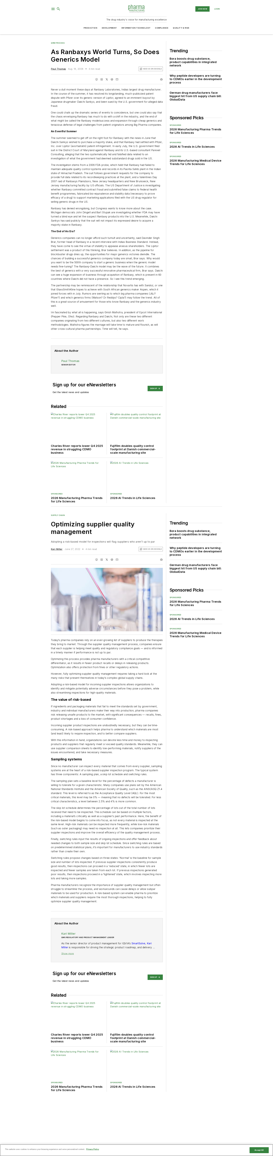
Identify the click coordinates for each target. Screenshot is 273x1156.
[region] (136, 1150)
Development (109, 28)
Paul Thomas (58, 68)
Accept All (259, 1150)
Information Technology (135, 28)
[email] (117, 79)
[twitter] (106, 79)
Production (90, 28)
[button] (53, 9)
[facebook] (96, 79)
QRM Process (58, 43)
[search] (58, 9)
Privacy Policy (92, 1149)
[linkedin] (101, 79)
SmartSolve (138, 943)
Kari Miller (56, 549)
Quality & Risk (181, 28)
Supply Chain (58, 515)
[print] (161, 79)
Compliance (161, 28)
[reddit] (111, 79)
